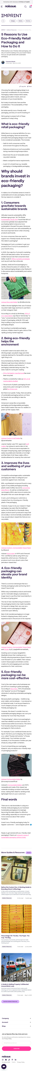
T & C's (13, 1062)
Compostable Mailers (15, 785)
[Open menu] (2, 6)
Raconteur (13, 689)
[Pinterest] (12, 1060)
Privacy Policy (8, 1038)
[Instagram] (3, 1060)
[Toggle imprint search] (3, 21)
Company (5, 1018)
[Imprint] (11, 15)
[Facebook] (6, 1060)
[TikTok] (9, 1060)
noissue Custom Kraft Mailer (10, 438)
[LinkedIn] (15, 1060)
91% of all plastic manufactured (13, 373)
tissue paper (11, 553)
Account (5, 1022)
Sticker (6, 649)
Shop (4, 1026)
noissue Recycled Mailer (9, 302)
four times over (12, 389)
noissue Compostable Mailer (10, 779)
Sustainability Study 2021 (9, 219)
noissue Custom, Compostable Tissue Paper (16, 548)
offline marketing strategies (20, 259)
